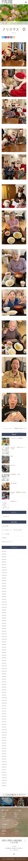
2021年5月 (4, 716)
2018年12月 (4, 775)
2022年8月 (4, 676)
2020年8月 (4, 740)
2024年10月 (4, 607)
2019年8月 (4, 767)
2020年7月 (4, 743)
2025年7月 (4, 583)
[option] (7, 802)
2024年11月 (4, 604)
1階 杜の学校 (13, 483)
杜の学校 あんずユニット (7, 541)
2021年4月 (4, 719)
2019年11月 (4, 764)
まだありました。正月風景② (16, 438)
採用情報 (3, 833)
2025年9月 (4, 578)
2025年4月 (4, 591)
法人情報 (3, 818)
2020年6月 (4, 745)
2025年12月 (4, 570)
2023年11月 (4, 636)
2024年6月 (4, 618)
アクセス (16, 833)
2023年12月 (4, 633)
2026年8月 (4, 551)
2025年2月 (4, 596)
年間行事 (16, 814)
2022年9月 (4, 673)
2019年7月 (4, 769)
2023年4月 (4, 655)
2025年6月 (4, 586)
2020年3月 (4, 753)
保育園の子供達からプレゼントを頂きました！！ (20, 429)
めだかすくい (13, 465)
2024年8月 (4, 612)
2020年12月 (4, 729)
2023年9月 (4, 641)
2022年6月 (4, 681)
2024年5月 (4, 620)
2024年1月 (4, 631)
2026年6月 (4, 556)
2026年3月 (4, 564)
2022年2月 (4, 692)
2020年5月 (4, 748)
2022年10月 (4, 671)
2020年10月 (4, 735)
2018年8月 (4, 785)
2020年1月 (4, 759)
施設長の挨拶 (4, 812)
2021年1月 (4, 727)
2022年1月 (4, 695)
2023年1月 (4, 663)
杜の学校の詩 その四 (15, 474)
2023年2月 (4, 660)
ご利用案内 (4, 827)
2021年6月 (4, 713)
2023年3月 (4, 657)
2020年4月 (4, 751)
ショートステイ (17, 818)
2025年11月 (4, 572)
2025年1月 (4, 599)
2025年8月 (4, 580)
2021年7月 (4, 711)
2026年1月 (4, 567)
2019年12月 (4, 761)
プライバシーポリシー (5, 820)
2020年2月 (4, 756)
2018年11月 (4, 777)
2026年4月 (4, 562)
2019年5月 (4, 772)
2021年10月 (4, 703)
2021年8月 (4, 708)
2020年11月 (4, 732)
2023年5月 (4, 652)
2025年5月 (4, 588)
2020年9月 (4, 737)
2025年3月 (4, 594)
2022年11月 (4, 668)
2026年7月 (4, 554)
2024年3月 (4, 626)
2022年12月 (4, 665)
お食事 (15, 816)
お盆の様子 (4, 537)
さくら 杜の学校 (5, 533)
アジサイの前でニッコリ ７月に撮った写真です (12, 530)
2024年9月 (4, 610)
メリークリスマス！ (8, 428)
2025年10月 (4, 575)
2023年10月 (4, 639)
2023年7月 (4, 647)
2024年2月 (4, 628)
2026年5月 (4, 559)
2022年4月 (4, 687)
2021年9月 (4, 705)
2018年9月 (4, 783)
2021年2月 (4, 724)
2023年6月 (4, 649)
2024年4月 (4, 623)
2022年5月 (4, 684)
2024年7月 (4, 615)
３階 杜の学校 (5, 526)
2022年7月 (4, 679)
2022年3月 (4, 689)
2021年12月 (4, 697)
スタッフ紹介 (4, 814)
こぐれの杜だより (5, 516)
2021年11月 (4, 700)
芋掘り (11, 456)
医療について (16, 812)
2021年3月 (4, 721)
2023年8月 (4, 644)
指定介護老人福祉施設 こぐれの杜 (14, 841)
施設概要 (3, 816)
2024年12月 (4, 602)
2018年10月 (4, 780)
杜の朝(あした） (13, 501)
